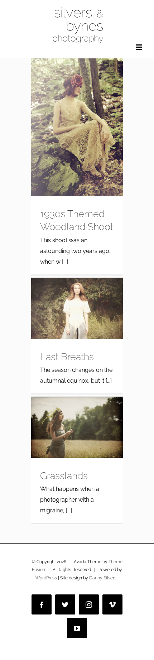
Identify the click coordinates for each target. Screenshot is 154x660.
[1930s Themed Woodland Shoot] (77, 127)
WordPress (46, 577)
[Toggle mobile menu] (139, 47)
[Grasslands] (77, 427)
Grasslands (64, 475)
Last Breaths (67, 356)
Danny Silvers (102, 577)
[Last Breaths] (77, 308)
